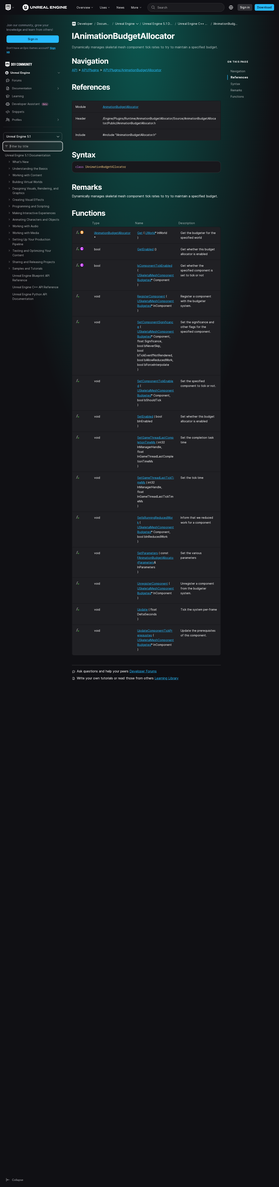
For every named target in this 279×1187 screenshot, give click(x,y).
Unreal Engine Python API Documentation (29, 296)
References (239, 77)
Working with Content (27, 175)
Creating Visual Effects (28, 199)
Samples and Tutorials (27, 268)
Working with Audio (25, 226)
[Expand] (9, 161)
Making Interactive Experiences (34, 213)
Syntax (235, 84)
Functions (237, 96)
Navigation (238, 71)
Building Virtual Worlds (27, 182)
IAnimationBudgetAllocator (112, 233)
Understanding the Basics (30, 168)
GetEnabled (145, 249)
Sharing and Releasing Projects (33, 262)
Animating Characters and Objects (35, 219)
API (74, 70)
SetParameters (147, 553)
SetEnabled (145, 416)
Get (140, 233)
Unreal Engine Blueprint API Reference (30, 278)
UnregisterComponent (152, 583)
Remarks (236, 90)
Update (142, 609)
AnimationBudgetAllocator (120, 106)
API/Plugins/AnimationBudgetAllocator (132, 70)
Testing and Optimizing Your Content (31, 253)
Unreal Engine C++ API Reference (35, 287)
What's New (20, 162)
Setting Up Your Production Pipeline (31, 242)
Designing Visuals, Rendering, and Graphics (35, 191)
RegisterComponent (151, 296)
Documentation (104, 23)
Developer (85, 23)
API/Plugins (90, 70)
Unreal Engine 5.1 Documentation (27, 155)
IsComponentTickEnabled (154, 265)
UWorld (150, 233)
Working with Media (25, 233)
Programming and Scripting (30, 206)
